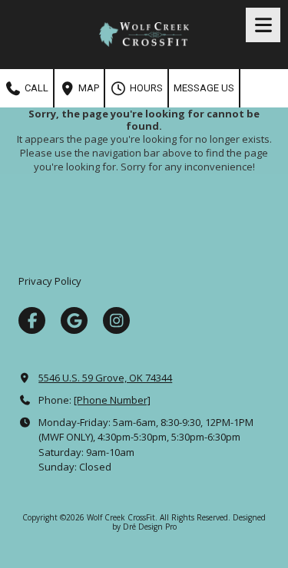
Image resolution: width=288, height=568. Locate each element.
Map (87, 88)
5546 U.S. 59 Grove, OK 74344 (105, 378)
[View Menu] (263, 25)
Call (35, 88)
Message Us (204, 88)
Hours (145, 88)
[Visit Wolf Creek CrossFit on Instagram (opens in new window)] (116, 320)
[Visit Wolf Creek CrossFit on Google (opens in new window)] (74, 320)
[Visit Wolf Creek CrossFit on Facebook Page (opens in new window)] (31, 320)
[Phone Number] (112, 400)
